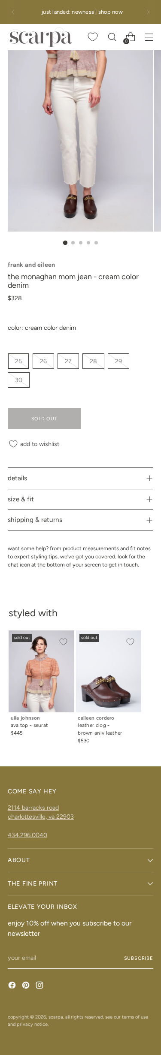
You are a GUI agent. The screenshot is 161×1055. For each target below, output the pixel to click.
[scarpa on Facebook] (13, 986)
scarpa (56, 1017)
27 (68, 361)
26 (43, 361)
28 (93, 361)
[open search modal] (112, 37)
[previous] (12, 12)
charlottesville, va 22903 (41, 816)
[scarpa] (40, 37)
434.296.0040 (27, 835)
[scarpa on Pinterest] (26, 986)
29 (118, 361)
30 (18, 380)
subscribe (138, 958)
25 (18, 361)
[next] (148, 12)
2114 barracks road (33, 807)
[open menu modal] (149, 37)
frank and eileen (31, 264)
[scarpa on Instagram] (40, 986)
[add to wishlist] (63, 641)
